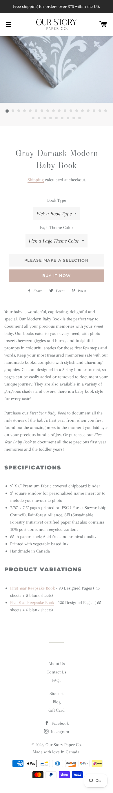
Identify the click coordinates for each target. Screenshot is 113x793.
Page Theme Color (56, 227)
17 (100, 111)
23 (56, 118)
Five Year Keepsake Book (32, 602)
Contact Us (56, 672)
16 (94, 111)
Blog (57, 701)
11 (65, 111)
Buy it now (56, 275)
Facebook (59, 723)
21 (45, 118)
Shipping (36, 179)
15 (88, 111)
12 (71, 111)
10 (59, 111)
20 (39, 118)
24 (62, 118)
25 (68, 118)
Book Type (56, 200)
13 (77, 111)
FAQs (56, 680)
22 (51, 118)
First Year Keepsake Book (32, 588)
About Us (56, 663)
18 (106, 111)
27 (80, 118)
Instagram (59, 731)
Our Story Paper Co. (63, 744)
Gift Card (56, 710)
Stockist (56, 693)
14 (82, 111)
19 (33, 118)
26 (74, 118)
